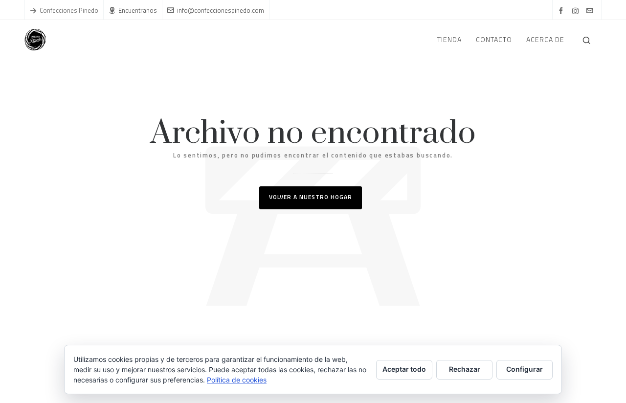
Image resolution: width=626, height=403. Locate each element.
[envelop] (591, 11)
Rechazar (464, 369)
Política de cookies (237, 380)
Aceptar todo (404, 369)
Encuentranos (137, 10)
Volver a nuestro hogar (310, 197)
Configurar (524, 369)
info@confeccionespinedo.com (220, 10)
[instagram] (576, 10)
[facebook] (562, 11)
